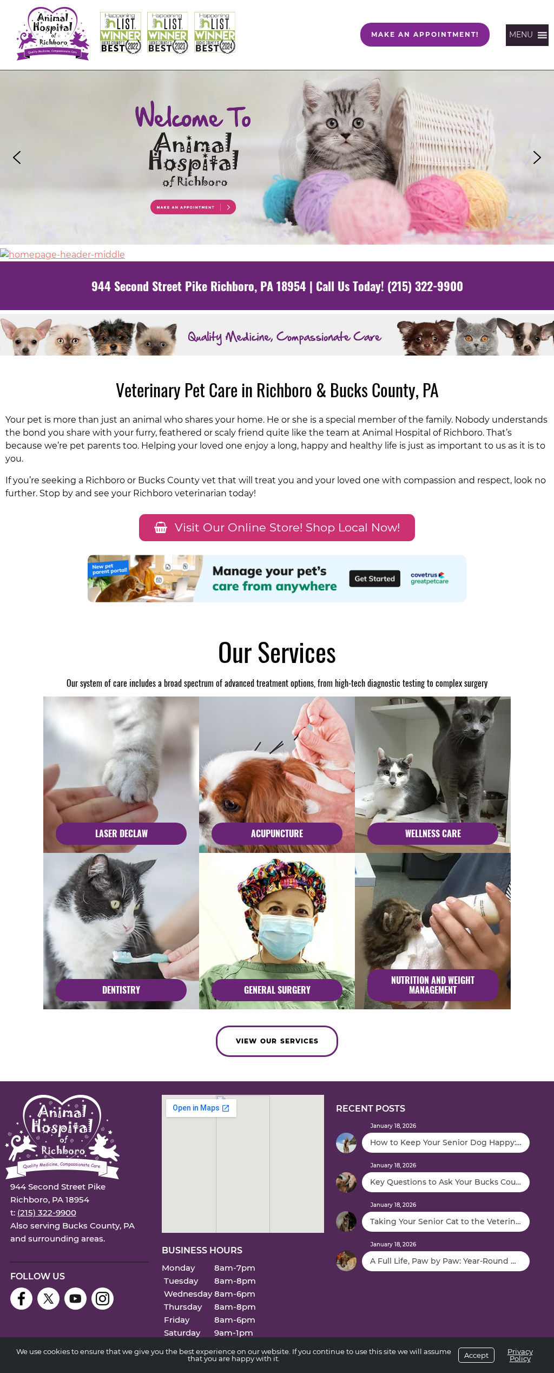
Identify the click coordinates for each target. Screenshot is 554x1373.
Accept (476, 1355)
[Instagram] (102, 1298)
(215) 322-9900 (425, 285)
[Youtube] (75, 1298)
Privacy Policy (520, 1355)
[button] (277, 157)
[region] (277, 157)
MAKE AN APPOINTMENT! (425, 34)
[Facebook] (21, 1298)
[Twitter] (48, 1298)
